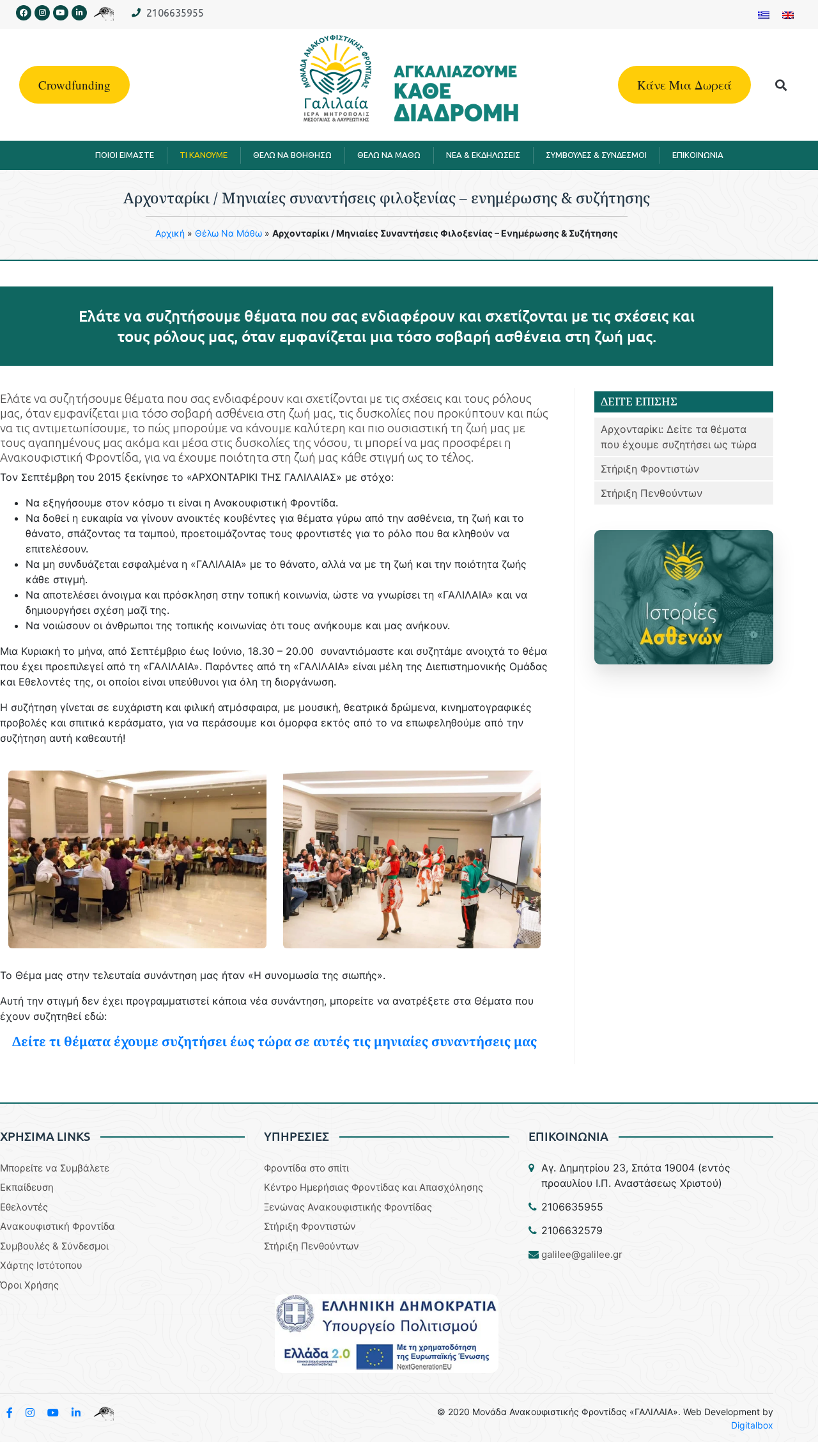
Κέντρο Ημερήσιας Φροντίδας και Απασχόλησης (373, 1187)
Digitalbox (752, 1425)
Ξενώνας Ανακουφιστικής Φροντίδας (348, 1207)
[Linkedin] (79, 12)
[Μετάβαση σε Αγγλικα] (788, 14)
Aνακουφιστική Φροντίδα (57, 1226)
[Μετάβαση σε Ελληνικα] (764, 14)
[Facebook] (23, 12)
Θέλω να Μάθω (228, 233)
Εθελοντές (24, 1207)
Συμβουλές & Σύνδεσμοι (54, 1246)
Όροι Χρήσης (29, 1285)
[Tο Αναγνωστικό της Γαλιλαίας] (103, 1412)
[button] (781, 84)
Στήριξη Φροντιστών (650, 468)
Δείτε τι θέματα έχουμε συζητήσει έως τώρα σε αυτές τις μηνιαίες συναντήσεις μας (274, 1041)
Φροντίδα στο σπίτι (306, 1168)
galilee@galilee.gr (581, 1254)
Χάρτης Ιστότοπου (41, 1265)
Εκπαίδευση (27, 1187)
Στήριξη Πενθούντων (651, 493)
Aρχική (170, 233)
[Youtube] (60, 12)
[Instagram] (42, 12)
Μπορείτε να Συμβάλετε (54, 1168)
